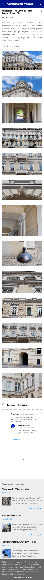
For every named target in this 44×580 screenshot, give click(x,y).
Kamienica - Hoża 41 (11, 515)
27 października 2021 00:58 (29, 414)
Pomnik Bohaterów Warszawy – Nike (19, 542)
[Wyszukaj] (40, 4)
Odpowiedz (15, 439)
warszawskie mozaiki (20, 3)
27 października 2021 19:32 (27, 427)
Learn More (18, 578)
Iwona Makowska (24, 425)
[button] (40, 11)
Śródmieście (22, 405)
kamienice (11, 405)
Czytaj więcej (35, 509)
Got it (29, 578)
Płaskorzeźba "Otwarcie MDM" (16, 489)
